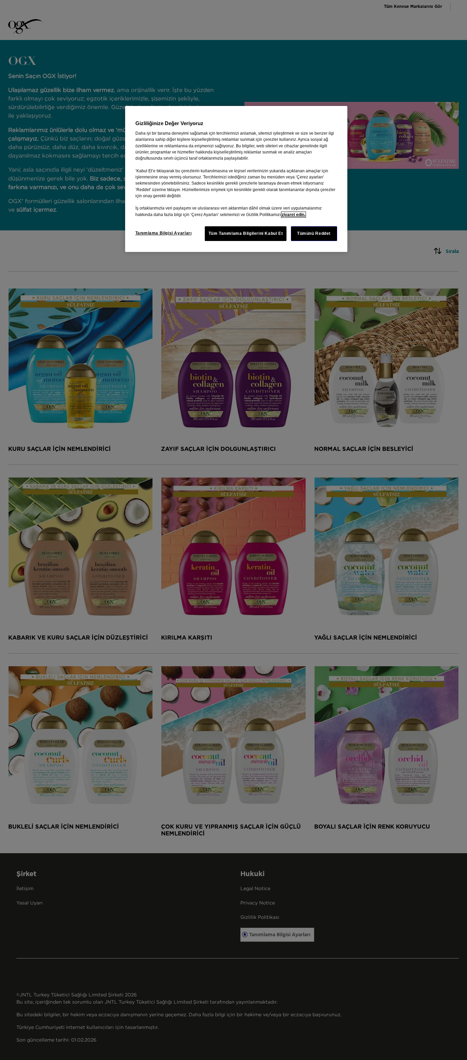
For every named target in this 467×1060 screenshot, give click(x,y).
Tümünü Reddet (314, 233)
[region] (236, 179)
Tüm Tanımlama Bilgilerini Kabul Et (246, 233)
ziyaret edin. (293, 214)
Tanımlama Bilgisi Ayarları (163, 233)
